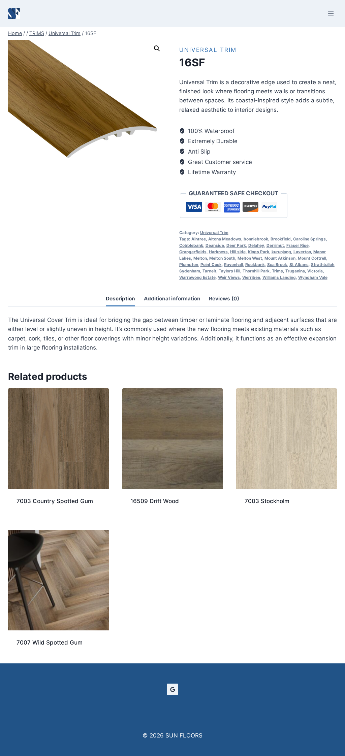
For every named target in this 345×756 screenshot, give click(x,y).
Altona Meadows (224, 238)
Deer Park (236, 245)
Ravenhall (233, 264)
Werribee (251, 277)
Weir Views (229, 277)
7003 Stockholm (267, 501)
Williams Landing (279, 277)
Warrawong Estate (197, 277)
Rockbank (255, 264)
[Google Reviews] (172, 689)
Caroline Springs (309, 238)
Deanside (215, 245)
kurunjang (281, 251)
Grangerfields (193, 251)
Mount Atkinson (279, 258)
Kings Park (258, 251)
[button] (157, 48)
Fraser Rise (297, 245)
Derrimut (275, 245)
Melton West (250, 258)
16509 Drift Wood (154, 501)
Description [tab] (120, 298)
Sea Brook (277, 264)
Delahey (256, 245)
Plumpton (188, 264)
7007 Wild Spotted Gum (50, 642)
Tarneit (209, 270)
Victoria (315, 270)
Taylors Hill (229, 270)
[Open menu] (330, 13)
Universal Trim (208, 49)
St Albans (299, 264)
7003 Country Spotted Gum (55, 501)
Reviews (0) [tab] (224, 298)
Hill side (238, 251)
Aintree (198, 238)
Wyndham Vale (312, 277)
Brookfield (281, 238)
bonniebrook (256, 238)
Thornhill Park (256, 270)
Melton (200, 258)
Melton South (222, 258)
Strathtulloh (322, 264)
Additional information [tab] (172, 298)
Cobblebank (191, 245)
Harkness (218, 251)
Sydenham (189, 270)
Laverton (302, 251)
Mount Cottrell (312, 258)
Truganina (295, 270)
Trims (277, 270)
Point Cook (211, 264)
